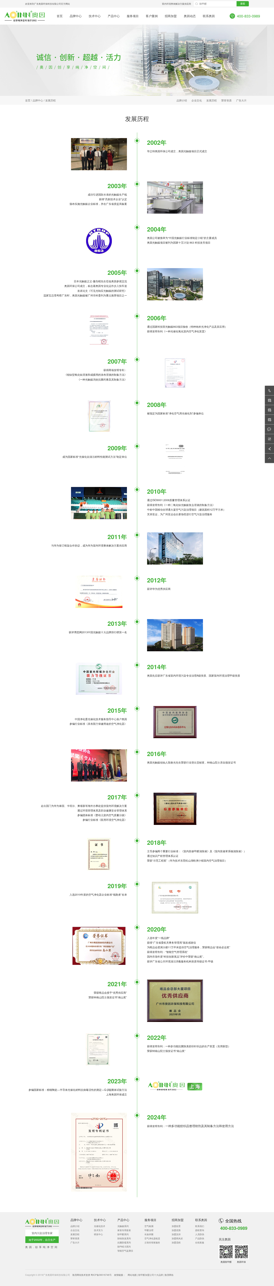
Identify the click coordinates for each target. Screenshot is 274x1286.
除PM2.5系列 (124, 1246)
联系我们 (199, 1226)
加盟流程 (176, 1242)
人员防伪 (199, 1234)
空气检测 (148, 1226)
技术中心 (95, 16)
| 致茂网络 (168, 1274)
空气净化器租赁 (152, 1238)
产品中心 (114, 16)
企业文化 (196, 100)
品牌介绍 (182, 100)
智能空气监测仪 (125, 1250)
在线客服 (199, 1242)
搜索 (242, 3)
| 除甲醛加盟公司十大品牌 (150, 1274)
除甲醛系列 (123, 1234)
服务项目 (133, 16)
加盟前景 (176, 1226)
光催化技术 (99, 1226)
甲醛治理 (148, 1230)
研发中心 (98, 1234)
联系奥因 (209, 16)
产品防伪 (199, 1238)
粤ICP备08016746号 (101, 1274)
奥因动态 (190, 16)
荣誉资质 (226, 100)
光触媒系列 (123, 1226)
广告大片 (241, 100)
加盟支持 (176, 1234)
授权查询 (199, 1230)
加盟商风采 (177, 1238)
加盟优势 (176, 1230)
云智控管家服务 (152, 1242)
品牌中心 (76, 16)
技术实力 (98, 1230)
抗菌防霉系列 (124, 1242)
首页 (60, 16)
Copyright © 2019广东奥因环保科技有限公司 (47, 1274)
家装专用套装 (124, 1230)
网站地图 (132, 1274)
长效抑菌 (148, 1234)
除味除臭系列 (124, 1238)
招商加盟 (171, 16)
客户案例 (152, 16)
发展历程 (50, 100)
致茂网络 (76, 1274)
